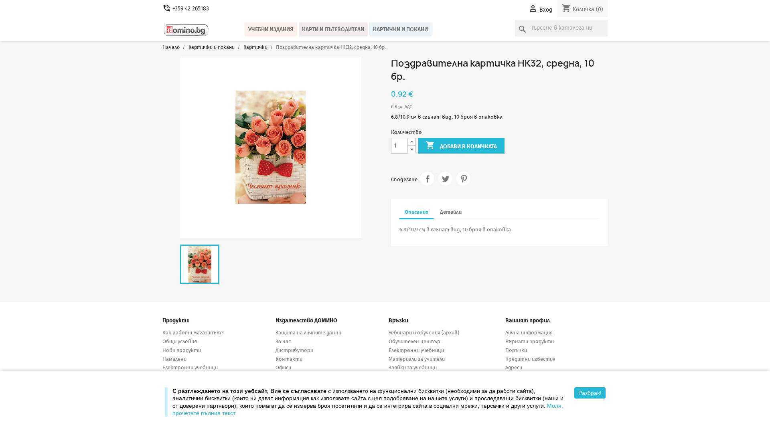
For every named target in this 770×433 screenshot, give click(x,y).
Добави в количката (461, 145)
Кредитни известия (530, 359)
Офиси (283, 367)
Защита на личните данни (308, 333)
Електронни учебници (190, 367)
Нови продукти (181, 350)
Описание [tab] (416, 212)
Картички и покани (400, 29)
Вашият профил (527, 320)
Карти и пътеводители (333, 29)
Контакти (289, 359)
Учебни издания (271, 29)
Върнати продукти (529, 341)
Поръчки (516, 350)
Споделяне (427, 179)
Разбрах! (590, 393)
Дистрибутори (294, 350)
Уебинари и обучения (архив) (424, 333)
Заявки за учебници (413, 367)
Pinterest (463, 179)
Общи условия (179, 341)
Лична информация (529, 333)
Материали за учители (417, 359)
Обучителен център (414, 341)
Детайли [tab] (451, 212)
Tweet (445, 179)
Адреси (513, 367)
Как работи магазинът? (192, 333)
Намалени (174, 359)
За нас (283, 341)
